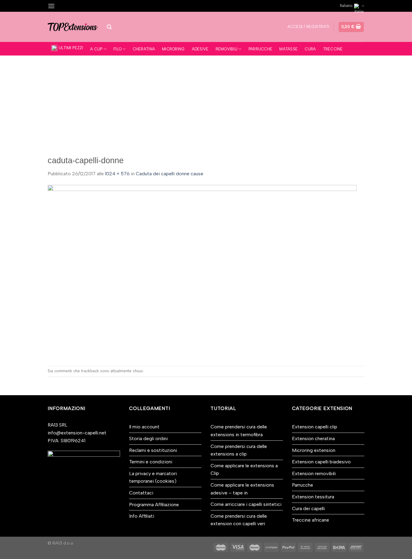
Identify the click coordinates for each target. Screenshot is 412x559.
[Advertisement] (206, 101)
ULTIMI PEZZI (71, 48)
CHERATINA (144, 49)
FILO (117, 49)
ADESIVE (200, 49)
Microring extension (313, 450)
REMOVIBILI (227, 49)
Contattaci (141, 493)
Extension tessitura (313, 497)
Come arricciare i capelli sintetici (246, 504)
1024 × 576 (117, 173)
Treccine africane (310, 520)
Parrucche (302, 485)
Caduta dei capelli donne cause (169, 173)
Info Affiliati (141, 516)
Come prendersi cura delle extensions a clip (239, 450)
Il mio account (144, 427)
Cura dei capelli (308, 508)
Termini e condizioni (150, 462)
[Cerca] (109, 27)
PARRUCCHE (260, 49)
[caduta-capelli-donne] (202, 271)
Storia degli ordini (148, 438)
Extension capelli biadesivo (321, 462)
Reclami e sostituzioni (153, 450)
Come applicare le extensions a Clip (244, 469)
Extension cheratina (313, 438)
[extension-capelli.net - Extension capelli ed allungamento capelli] (73, 27)
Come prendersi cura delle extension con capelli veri (239, 520)
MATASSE (288, 49)
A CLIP (96, 49)
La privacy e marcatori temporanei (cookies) (153, 477)
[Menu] (51, 6)
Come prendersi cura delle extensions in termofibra (239, 430)
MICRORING (173, 49)
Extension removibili (314, 473)
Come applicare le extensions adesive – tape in (242, 489)
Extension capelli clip (314, 427)
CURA (310, 49)
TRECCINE (333, 49)
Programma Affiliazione (154, 504)
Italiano (346, 5)
